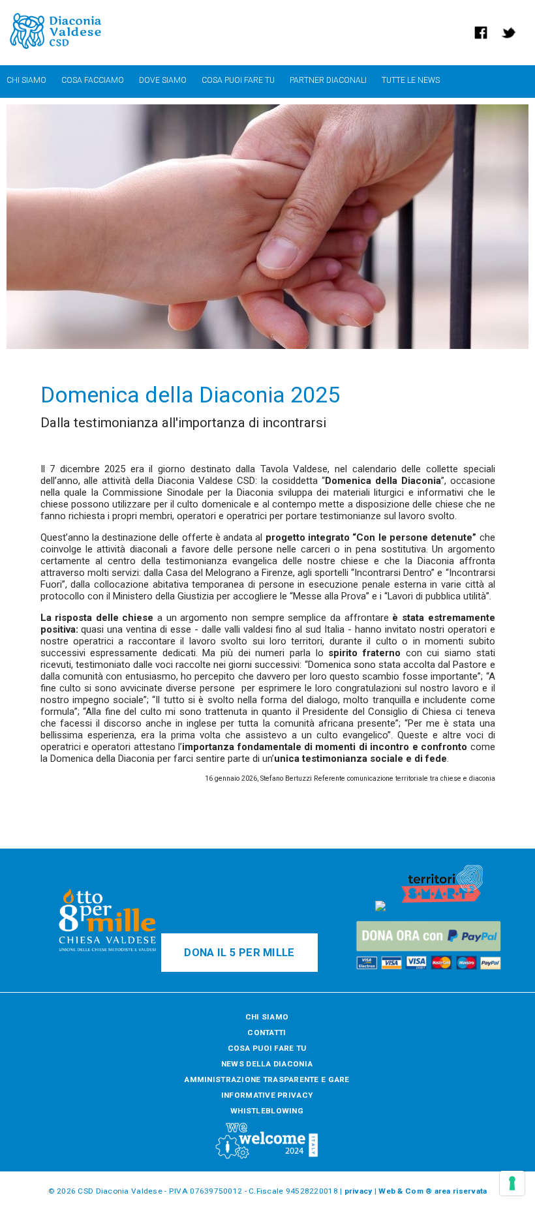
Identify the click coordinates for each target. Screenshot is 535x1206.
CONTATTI (266, 1032)
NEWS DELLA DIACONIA (267, 1063)
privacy (358, 1191)
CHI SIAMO (266, 1016)
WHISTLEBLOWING (266, 1110)
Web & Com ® (405, 1191)
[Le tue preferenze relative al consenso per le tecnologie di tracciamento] (512, 1183)
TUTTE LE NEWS (411, 80)
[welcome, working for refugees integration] (267, 1157)
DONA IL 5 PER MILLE (239, 952)
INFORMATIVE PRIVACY (267, 1095)
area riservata (461, 1191)
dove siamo (163, 80)
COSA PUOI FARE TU (267, 1048)
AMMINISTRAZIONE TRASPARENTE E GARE (266, 1079)
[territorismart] (442, 908)
